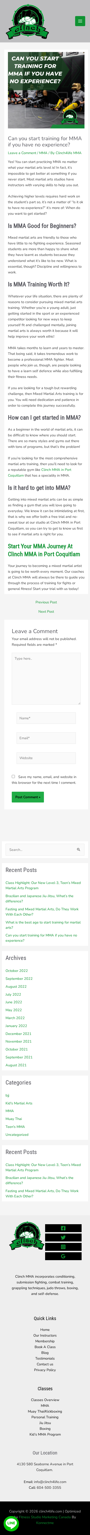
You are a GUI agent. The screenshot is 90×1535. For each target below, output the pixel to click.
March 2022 (15, 1018)
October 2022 (17, 970)
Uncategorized (17, 1134)
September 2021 (19, 1057)
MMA (10, 1110)
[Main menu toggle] (80, 21)
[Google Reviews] (63, 1256)
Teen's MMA (15, 1126)
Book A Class (45, 1347)
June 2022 (14, 1002)
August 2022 (16, 986)
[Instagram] (63, 1247)
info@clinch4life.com (50, 1481)
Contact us (45, 1364)
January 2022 (16, 1025)
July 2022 (13, 994)
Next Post (46, 611)
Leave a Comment (22, 152)
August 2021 (16, 1065)
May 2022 (14, 1010)
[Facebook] (63, 1228)
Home (45, 1329)
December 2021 (18, 1033)
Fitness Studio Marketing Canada (45, 1517)
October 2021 (17, 1049)
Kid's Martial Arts (19, 1103)
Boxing (45, 1428)
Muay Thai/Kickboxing (45, 1411)
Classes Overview (45, 1399)
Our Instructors (45, 1335)
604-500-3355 (48, 1487)
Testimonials (45, 1358)
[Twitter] (63, 1237)
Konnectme (45, 1522)
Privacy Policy (45, 1370)
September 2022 (19, 978)
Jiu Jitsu (45, 1422)
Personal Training (45, 1417)
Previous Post (46, 602)
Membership (45, 1341)
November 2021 (19, 1041)
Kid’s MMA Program (45, 1434)
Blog (45, 1352)
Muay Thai (14, 1118)
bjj (7, 1095)
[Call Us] (11, 1508)
